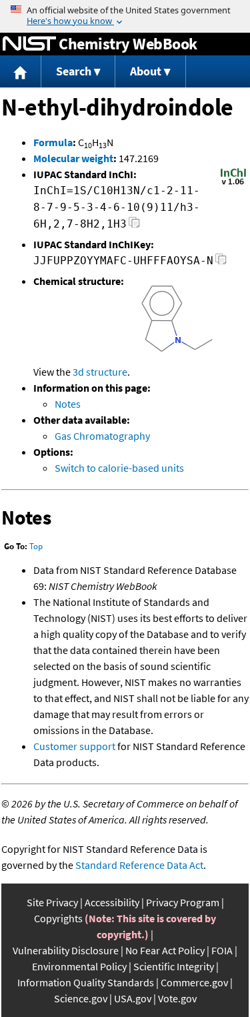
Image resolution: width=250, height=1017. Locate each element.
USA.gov (132, 998)
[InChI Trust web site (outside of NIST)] (233, 183)
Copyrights (58, 918)
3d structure (100, 371)
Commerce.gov (194, 982)
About (145, 71)
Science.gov (80, 998)
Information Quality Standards (85, 982)
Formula (53, 142)
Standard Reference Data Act (139, 865)
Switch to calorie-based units (119, 467)
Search (73, 71)
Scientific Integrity (173, 966)
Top (36, 546)
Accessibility (112, 902)
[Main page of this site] (20, 71)
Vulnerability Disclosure (66, 950)
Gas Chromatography (102, 435)
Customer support (74, 746)
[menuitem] (20, 71)
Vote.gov (177, 998)
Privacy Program (182, 902)
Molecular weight (73, 158)
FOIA (222, 950)
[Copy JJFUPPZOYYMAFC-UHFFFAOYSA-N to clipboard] (221, 262)
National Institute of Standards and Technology (29, 44)
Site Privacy (52, 902)
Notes (68, 403)
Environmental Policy (79, 966)
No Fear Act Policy (165, 950)
